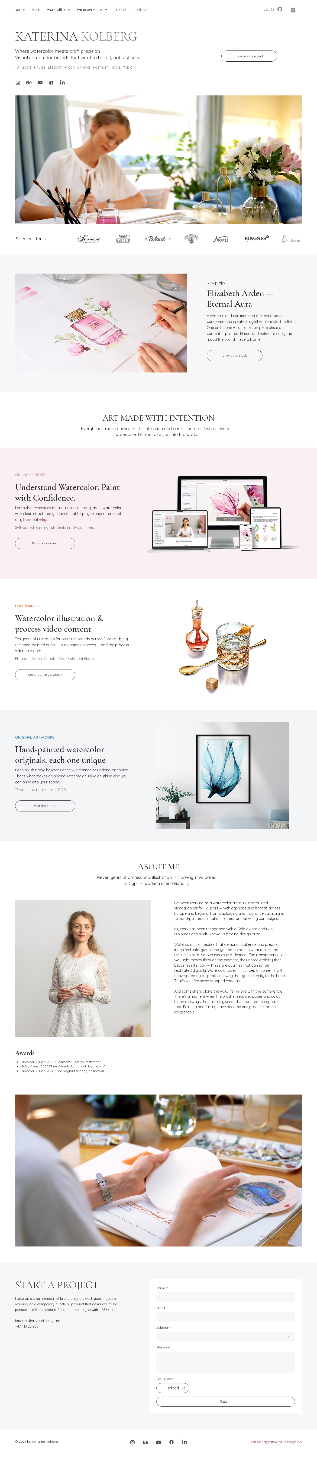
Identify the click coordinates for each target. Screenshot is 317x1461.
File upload (164, 1379)
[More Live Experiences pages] (106, 9)
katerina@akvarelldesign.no (37, 1321)
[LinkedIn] (62, 82)
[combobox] (225, 1336)
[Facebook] (51, 82)
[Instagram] (18, 82)
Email (161, 1308)
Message (163, 1347)
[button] (293, 9)
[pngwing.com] (29, 82)
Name (162, 1288)
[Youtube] (40, 82)
